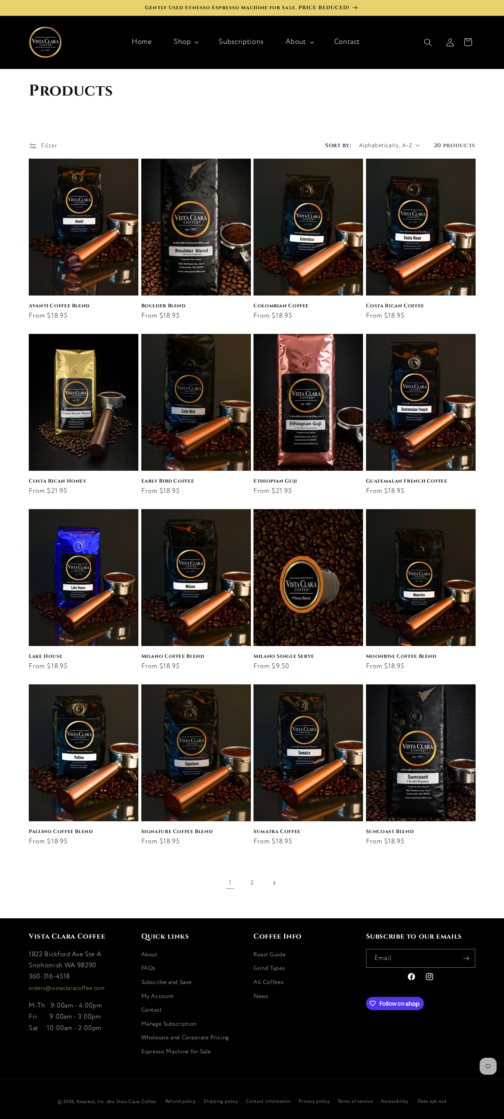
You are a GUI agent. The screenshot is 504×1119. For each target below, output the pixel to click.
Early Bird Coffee (167, 480)
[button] (185, 42)
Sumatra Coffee (277, 831)
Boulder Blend (163, 305)
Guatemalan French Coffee (407, 480)
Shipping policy (221, 1101)
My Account (157, 996)
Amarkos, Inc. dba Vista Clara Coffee (116, 1102)
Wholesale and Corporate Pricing (185, 1037)
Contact (151, 1010)
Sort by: (338, 145)
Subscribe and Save (166, 982)
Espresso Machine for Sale (176, 1051)
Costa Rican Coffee (395, 305)
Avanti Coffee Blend (59, 305)
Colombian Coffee (281, 305)
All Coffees (268, 982)
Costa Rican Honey (58, 480)
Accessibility (394, 1101)
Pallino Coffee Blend (61, 831)
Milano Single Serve (283, 656)
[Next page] (274, 883)
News (260, 996)
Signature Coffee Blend (177, 831)
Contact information (268, 1101)
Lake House (45, 656)
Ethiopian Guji (275, 480)
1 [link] (230, 883)
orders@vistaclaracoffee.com (67, 988)
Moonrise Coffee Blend (401, 656)
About (296, 42)
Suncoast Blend (390, 831)
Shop (182, 42)
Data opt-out (432, 1101)
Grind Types (269, 968)
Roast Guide (269, 954)
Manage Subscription (169, 1024)
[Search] (432, 42)
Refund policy (180, 1101)
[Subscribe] (466, 958)
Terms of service (355, 1101)
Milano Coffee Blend (172, 656)
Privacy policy (314, 1101)
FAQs (148, 968)
